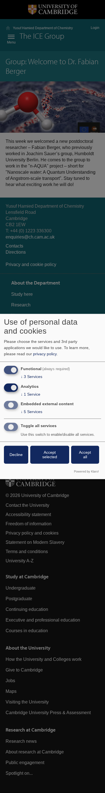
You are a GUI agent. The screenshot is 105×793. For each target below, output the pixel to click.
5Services (31, 412)
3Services (31, 376)
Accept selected (49, 454)
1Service (30, 394)
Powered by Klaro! (86, 471)
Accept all (85, 454)
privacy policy (45, 354)
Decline (16, 455)
